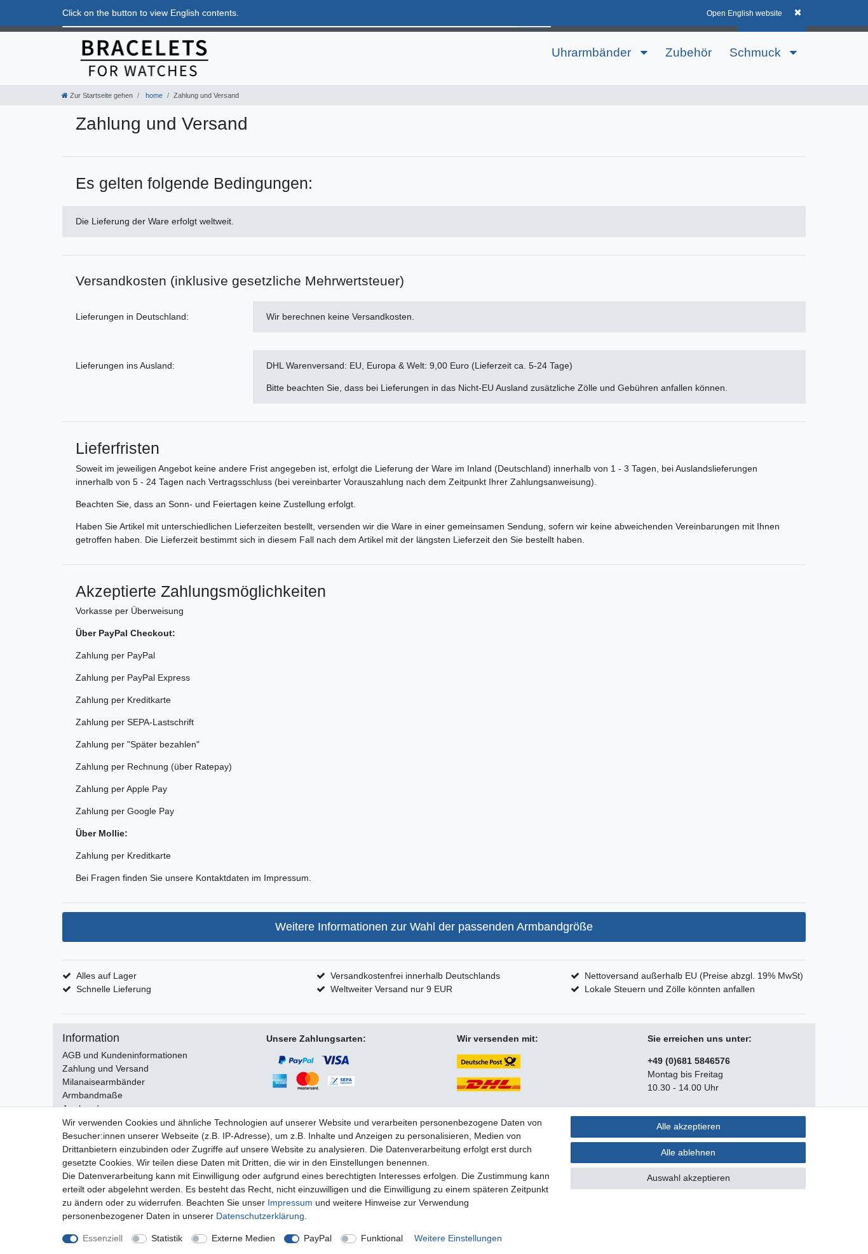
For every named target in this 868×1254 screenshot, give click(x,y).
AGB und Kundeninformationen (124, 1055)
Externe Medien (243, 1238)
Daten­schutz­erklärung (260, 1216)
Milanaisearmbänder (103, 1082)
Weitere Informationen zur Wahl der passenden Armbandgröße (434, 926)
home (153, 95)
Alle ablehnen (688, 1152)
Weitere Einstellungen (458, 1238)
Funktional (382, 1238)
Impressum (290, 1202)
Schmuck (756, 52)
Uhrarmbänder (593, 52)
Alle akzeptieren (688, 1126)
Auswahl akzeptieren (688, 1178)
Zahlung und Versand (105, 1068)
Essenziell (103, 1238)
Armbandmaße (92, 1095)
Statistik (166, 1238)
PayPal (318, 1238)
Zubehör (688, 52)
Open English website (744, 13)
